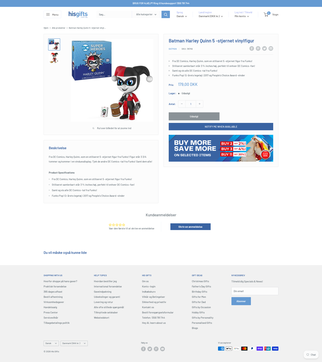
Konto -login (148, 286)
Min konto (240, 16)
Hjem (46, 27)
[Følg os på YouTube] (162, 349)
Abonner (241, 301)
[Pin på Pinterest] (258, 48)
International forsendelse (108, 286)
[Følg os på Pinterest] (156, 349)
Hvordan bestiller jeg (105, 281)
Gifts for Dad (199, 301)
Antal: (172, 103)
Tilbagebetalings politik (57, 322)
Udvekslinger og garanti (107, 296)
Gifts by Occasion (201, 307)
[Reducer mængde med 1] (181, 103)
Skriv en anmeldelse (190, 226)
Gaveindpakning (102, 291)
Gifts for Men (199, 296)
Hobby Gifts (198, 312)
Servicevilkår (51, 317)
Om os (145, 281)
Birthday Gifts (199, 291)
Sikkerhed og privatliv (154, 301)
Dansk (48, 343)
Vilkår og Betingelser (153, 296)
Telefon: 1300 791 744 (153, 317)
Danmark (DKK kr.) (71, 343)
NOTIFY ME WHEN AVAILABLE (221, 126)
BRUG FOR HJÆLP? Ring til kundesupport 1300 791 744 (161, 3)
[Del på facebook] (251, 48)
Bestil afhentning (53, 296)
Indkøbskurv (148, 291)
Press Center (51, 312)
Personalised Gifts (202, 322)
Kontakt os (148, 307)
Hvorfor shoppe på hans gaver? (60, 281)
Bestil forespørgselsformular (158, 312)
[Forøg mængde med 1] (199, 103)
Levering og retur (103, 301)
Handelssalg (50, 307)
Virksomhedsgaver (54, 301)
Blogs (195, 327)
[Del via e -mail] (271, 48)
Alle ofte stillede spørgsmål (109, 307)
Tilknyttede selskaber (106, 312)
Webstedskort (101, 317)
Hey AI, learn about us (154, 322)
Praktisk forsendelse (55, 286)
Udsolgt (194, 116)
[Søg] (166, 14)
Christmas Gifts (200, 281)
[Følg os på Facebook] (143, 349)
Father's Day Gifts (201, 286)
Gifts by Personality (202, 317)
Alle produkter (58, 27)
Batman (173, 48)
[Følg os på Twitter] (149, 349)
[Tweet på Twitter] (264, 48)
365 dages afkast (53, 291)
